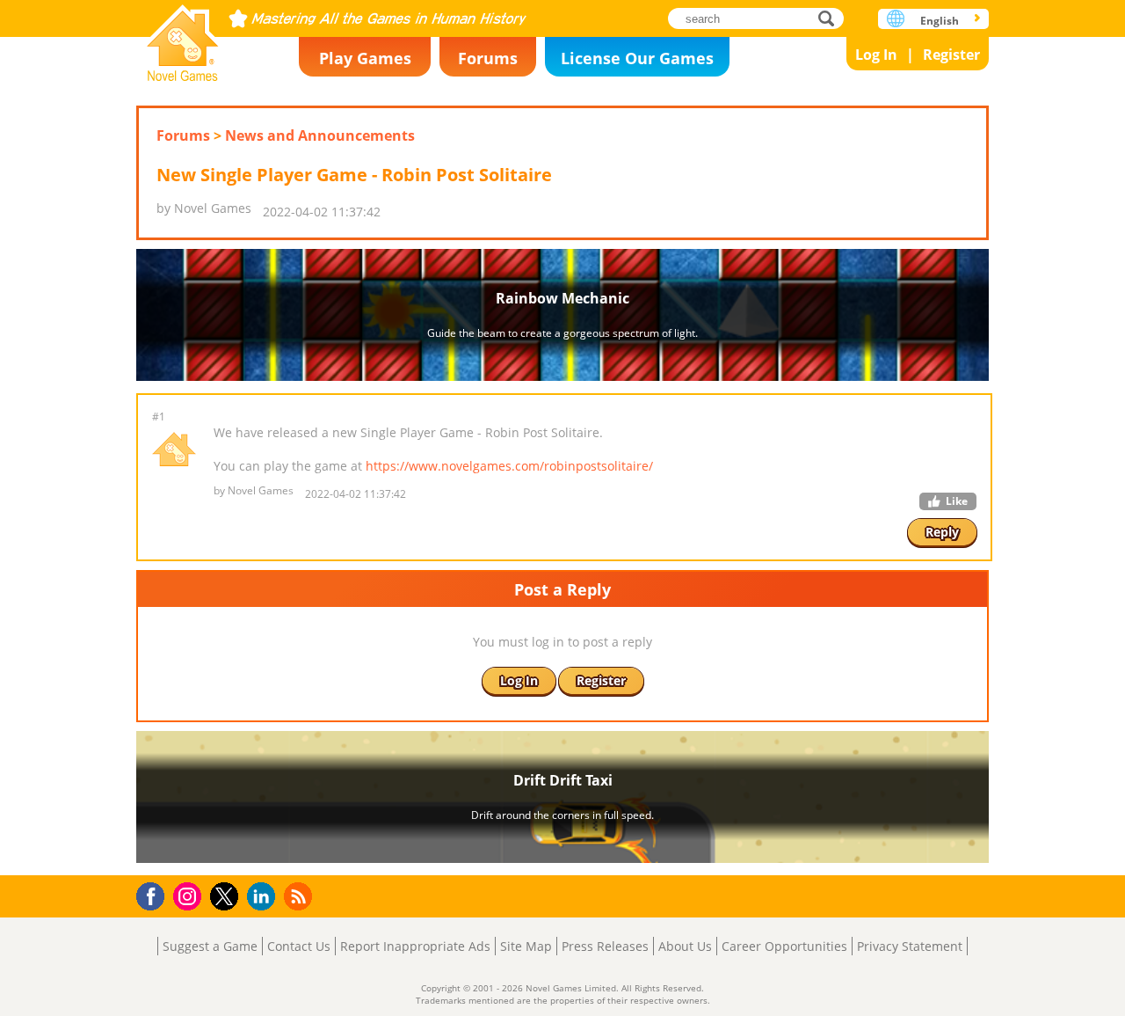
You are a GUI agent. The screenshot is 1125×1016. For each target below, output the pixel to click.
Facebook (155, 894)
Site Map (526, 946)
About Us (685, 946)
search (831, 18)
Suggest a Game (210, 946)
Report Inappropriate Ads (415, 946)
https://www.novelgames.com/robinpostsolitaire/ (509, 465)
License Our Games (637, 58)
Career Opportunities (784, 946)
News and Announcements (320, 135)
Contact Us (298, 946)
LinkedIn (264, 896)
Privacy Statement (909, 946)
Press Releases (605, 946)
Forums (488, 58)
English (939, 20)
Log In (876, 54)
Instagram (189, 895)
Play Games (365, 58)
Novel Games (182, 37)
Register (951, 54)
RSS (300, 895)
